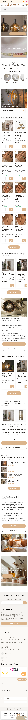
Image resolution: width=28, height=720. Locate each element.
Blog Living (14, 525)
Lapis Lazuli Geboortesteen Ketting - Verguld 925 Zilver (7, 228)
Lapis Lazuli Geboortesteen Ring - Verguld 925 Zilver (7, 166)
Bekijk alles (13, 247)
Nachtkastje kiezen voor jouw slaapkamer (15, 480)
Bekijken (13, 443)
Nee (23, 715)
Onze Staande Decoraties (14, 344)
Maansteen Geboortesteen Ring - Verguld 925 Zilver (7, 197)
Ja (18, 715)
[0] (26, 4)
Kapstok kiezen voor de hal (15, 468)
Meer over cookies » (14, 717)
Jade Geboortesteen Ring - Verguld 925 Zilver (20, 166)
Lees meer (11, 465)
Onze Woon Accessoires (14, 348)
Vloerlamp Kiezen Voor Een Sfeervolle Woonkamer (15, 474)
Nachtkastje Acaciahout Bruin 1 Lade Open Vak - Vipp (7, 134)
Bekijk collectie (13, 292)
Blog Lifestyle (14, 530)
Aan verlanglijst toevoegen (13, 447)
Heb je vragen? (20, 718)
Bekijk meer (20, 679)
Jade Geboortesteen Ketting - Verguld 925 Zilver (20, 228)
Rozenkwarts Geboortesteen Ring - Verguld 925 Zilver (20, 197)
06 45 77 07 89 (7, 653)
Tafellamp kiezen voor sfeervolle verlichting (16, 462)
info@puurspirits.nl (8, 657)
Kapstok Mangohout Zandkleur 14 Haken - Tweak (8, 274)
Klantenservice (14, 623)
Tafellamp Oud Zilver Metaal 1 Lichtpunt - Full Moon (8, 375)
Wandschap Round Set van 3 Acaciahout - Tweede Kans (20, 134)
